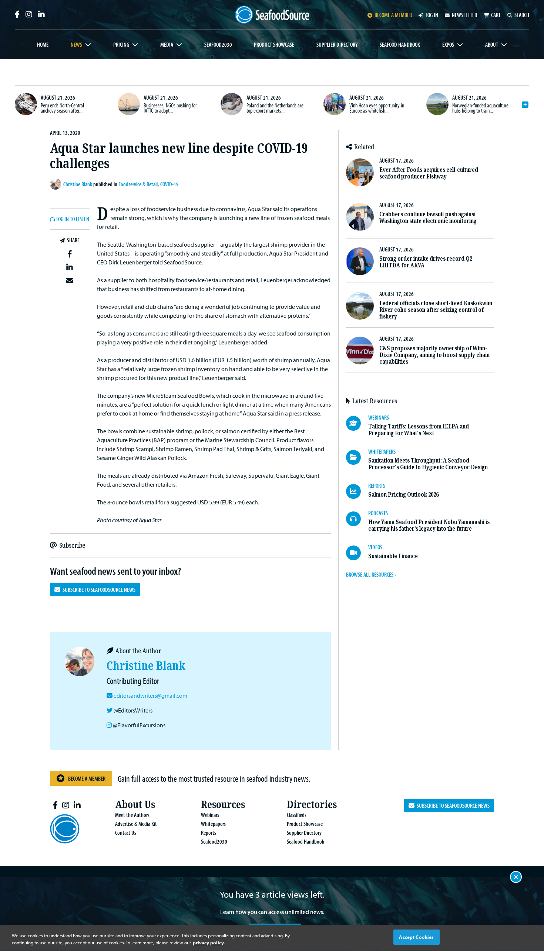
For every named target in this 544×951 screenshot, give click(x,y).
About (491, 44)
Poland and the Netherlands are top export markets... (274, 107)
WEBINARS (378, 417)
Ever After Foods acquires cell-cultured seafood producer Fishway (428, 173)
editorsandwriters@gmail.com (150, 695)
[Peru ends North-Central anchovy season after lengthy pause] (26, 104)
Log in (432, 15)
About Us (135, 804)
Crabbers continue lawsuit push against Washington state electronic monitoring (428, 217)
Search (521, 15)
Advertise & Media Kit (136, 823)
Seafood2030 (218, 44)
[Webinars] (357, 423)
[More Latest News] (525, 104)
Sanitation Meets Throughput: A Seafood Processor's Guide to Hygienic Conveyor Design (428, 463)
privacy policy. (209, 943)
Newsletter (464, 15)
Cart (496, 15)
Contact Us (125, 832)
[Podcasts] (357, 518)
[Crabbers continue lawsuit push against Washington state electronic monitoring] (360, 217)
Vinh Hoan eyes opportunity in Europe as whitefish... (376, 107)
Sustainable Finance (393, 556)
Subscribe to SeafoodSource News (97, 589)
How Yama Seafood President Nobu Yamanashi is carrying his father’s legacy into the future (429, 525)
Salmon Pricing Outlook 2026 (403, 494)
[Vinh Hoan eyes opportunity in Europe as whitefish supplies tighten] (334, 104)
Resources (223, 804)
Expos (448, 44)
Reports (208, 832)
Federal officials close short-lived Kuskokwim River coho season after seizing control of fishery (435, 310)
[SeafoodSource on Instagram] (29, 14)
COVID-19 (169, 184)
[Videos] (357, 552)
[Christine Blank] (56, 184)
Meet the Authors (132, 814)
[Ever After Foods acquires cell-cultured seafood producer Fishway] (360, 172)
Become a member (393, 15)
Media (166, 44)
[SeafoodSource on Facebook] (17, 14)
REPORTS (376, 485)
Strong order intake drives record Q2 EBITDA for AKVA (425, 262)
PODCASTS (378, 513)
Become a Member (86, 778)
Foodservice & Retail (138, 184)
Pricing (121, 44)
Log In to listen (72, 219)
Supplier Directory (336, 44)
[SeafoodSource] (272, 15)
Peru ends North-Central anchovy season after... (62, 107)
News (76, 44)
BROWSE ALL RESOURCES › (371, 574)
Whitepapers (213, 823)
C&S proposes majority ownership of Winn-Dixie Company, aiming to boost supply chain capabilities (434, 355)
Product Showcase (274, 44)
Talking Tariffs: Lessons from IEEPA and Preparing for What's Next (418, 429)
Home (42, 44)
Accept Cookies (416, 937)
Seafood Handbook (400, 44)
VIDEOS (375, 547)
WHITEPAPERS (382, 451)
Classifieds (296, 814)
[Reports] (357, 491)
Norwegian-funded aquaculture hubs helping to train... (480, 107)
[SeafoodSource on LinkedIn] (41, 14)
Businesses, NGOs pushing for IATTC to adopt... (170, 107)
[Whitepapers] (357, 457)
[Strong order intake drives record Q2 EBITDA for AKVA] (360, 261)
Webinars (210, 814)
